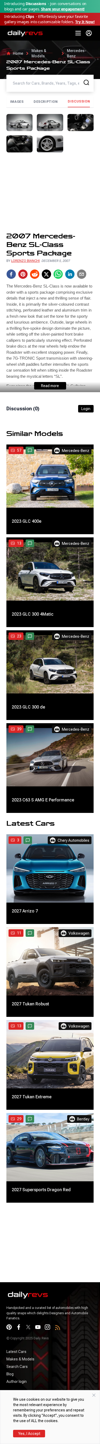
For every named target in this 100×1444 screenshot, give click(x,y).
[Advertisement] (50, 192)
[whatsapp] (58, 274)
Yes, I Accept (29, 1433)
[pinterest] (23, 274)
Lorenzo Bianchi (25, 261)
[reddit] (34, 274)
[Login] (89, 33)
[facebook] (11, 274)
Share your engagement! (63, 8)
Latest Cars (16, 1351)
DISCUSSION (79, 101)
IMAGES (17, 102)
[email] (81, 274)
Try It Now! (84, 21)
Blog (10, 1374)
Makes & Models (38, 53)
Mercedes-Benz (76, 53)
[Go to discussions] (30, 450)
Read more (50, 386)
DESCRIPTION (46, 102)
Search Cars (17, 1366)
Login (85, 409)
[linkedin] (70, 274)
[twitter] (46, 274)
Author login (16, 1381)
